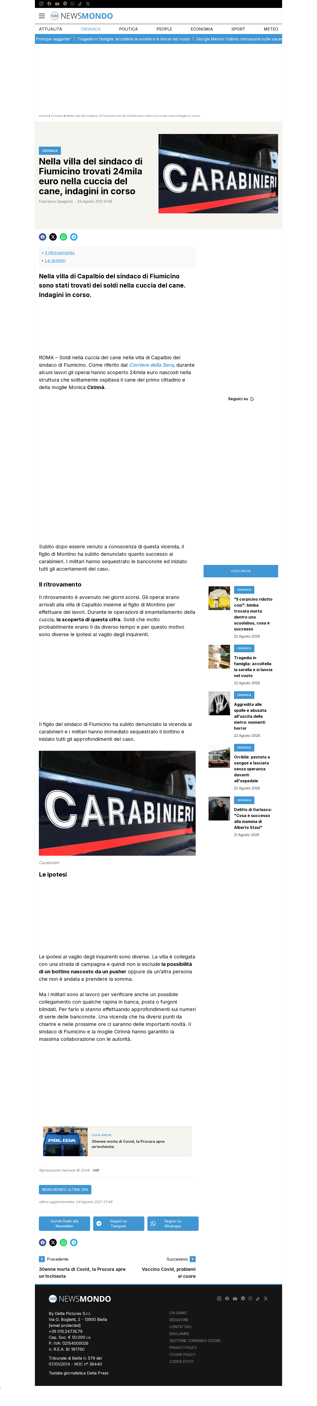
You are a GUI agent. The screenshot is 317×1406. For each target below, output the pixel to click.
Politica (128, 29)
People (164, 29)
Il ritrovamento (60, 252)
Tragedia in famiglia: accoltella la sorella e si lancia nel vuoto (113, 38)
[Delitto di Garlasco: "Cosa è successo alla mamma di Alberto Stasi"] (219, 817)
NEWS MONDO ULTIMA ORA (65, 1189)
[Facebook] (49, 3)
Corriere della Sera (151, 365)
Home (43, 116)
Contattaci (180, 1327)
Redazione (178, 1320)
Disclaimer (179, 1334)
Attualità (50, 29)
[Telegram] (65, 3)
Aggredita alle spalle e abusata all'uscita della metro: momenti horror (250, 716)
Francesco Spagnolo (56, 201)
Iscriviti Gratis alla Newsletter (64, 1223)
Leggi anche (241, 571)
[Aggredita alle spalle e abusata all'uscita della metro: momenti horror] (219, 714)
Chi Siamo (178, 1313)
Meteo (271, 29)
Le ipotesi (55, 260)
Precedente (57, 1259)
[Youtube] (57, 3)
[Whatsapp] (73, 3)
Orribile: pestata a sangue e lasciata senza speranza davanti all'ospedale (252, 768)
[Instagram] (41, 3)
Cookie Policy (182, 1354)
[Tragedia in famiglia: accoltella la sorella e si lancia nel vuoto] (219, 665)
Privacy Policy (183, 1347)
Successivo (177, 1259)
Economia (202, 29)
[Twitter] (87, 3)
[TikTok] (80, 3)
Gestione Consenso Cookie (195, 1341)
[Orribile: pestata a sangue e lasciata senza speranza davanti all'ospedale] (219, 767)
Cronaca (91, 29)
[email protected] (65, 1325)
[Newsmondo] (82, 16)
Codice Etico (181, 1361)
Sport (238, 29)
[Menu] (45, 16)
